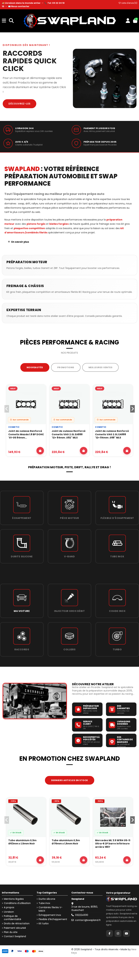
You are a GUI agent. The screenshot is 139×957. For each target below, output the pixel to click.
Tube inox (117, 556)
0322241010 (81, 915)
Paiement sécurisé (15, 928)
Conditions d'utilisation (17, 903)
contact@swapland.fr (88, 920)
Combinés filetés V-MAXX (50, 909)
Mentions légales (14, 899)
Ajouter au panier (40, 450)
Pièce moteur (69, 518)
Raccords (21, 649)
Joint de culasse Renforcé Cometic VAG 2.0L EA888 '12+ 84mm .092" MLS (68, 434)
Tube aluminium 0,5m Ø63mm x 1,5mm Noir (22, 842)
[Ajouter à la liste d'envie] (41, 390)
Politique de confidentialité (12, 917)
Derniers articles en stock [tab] (69, 780)
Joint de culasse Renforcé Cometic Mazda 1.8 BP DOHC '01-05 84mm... (26, 434)
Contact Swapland (15, 936)
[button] (132, 409)
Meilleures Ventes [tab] (100, 367)
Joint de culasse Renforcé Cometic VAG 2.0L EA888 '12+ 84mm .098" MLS (112, 434)
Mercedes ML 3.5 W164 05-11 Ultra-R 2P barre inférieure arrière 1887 (112, 844)
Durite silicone (22, 556)
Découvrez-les (19, 103)
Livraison (9, 911)
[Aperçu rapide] (41, 398)
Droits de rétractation (16, 923)
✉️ (18, 6)
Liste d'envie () (129, 3)
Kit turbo (44, 923)
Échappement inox (50, 915)
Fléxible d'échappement (117, 518)
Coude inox (117, 611)
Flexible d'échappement (53, 919)
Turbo (117, 649)
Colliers (69, 649)
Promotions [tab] (65, 367)
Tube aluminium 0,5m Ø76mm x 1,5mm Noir (66, 842)
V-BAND (69, 556)
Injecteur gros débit (69, 611)
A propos (9, 907)
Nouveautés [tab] (35, 367)
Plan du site (10, 932)
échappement (21, 518)
